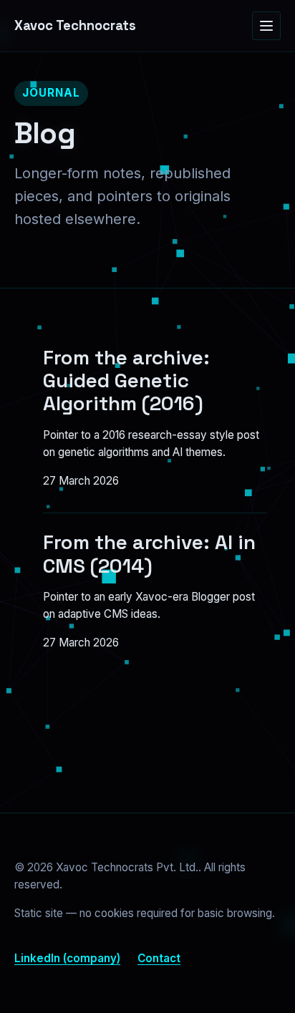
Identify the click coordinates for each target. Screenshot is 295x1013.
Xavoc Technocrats (75, 25)
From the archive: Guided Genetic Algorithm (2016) (126, 380)
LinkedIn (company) (67, 958)
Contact (158, 958)
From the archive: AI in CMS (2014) (149, 553)
